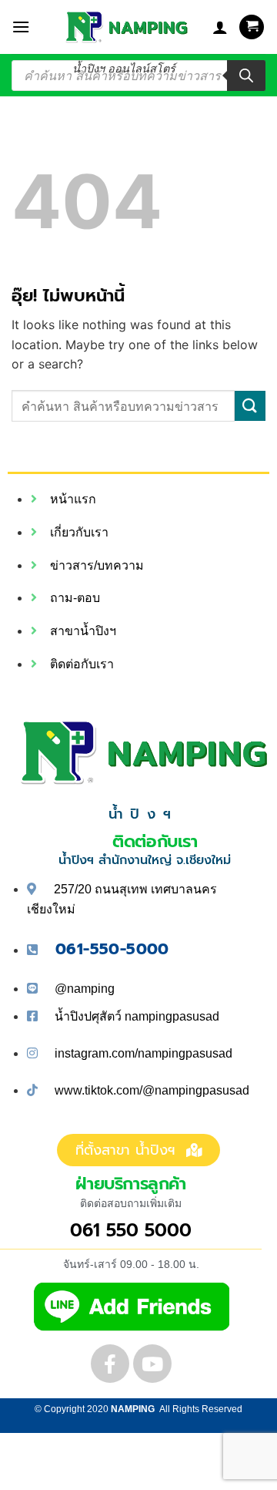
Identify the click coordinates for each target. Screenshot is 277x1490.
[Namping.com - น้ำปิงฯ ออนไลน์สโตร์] (124, 27)
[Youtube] (152, 1363)
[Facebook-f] (110, 1363)
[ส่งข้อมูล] (250, 406)
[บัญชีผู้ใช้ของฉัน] (220, 27)
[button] (21, 26)
